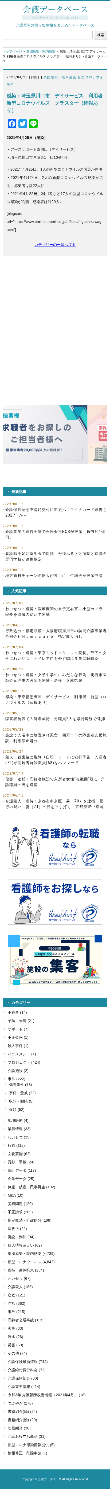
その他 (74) (17, 1353)
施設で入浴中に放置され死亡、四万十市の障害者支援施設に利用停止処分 (56, 738)
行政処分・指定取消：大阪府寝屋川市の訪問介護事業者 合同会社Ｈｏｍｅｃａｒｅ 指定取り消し (56, 634)
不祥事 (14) (17, 1012)
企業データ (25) (21, 1179)
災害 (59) (15, 1345)
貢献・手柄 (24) (21, 1162)
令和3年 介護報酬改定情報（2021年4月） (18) (47, 1395)
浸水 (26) (15, 1337)
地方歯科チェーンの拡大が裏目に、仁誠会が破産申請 (54, 575)
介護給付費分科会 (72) (27, 1370)
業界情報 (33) (19, 1129)
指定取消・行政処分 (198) (30, 1220)
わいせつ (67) (19, 1278)
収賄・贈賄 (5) (21, 1101)
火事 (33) (15, 1328)
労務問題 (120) (20, 1203)
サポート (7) (18, 1029)
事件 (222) (16, 1079)
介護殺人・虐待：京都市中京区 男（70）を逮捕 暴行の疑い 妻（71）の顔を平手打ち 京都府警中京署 (54, 804)
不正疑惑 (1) (18, 1037)
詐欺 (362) (16, 1303)
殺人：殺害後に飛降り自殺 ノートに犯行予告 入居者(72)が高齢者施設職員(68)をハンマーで (56, 760)
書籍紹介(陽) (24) (22, 1411)
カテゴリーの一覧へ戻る (55, 244)
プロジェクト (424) (24, 1062)
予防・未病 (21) (21, 1021)
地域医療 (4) (18, 1120)
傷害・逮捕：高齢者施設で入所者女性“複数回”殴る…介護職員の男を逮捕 (55, 782)
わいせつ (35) (19, 1137)
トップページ (12, 51)
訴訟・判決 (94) (21, 1237)
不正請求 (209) (20, 1212)
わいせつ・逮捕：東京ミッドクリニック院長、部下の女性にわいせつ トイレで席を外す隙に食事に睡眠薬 (56, 656)
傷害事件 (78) (20, 1084)
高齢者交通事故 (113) (26, 1320)
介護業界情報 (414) (24, 1386)
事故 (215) (16, 1312)
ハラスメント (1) (22, 1054)
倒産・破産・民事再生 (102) (31, 1187)
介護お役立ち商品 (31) (27, 1436)
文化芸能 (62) (19, 1154)
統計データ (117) (22, 1170)
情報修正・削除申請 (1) (27, 1453)
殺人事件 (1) (18, 1046)
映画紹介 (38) (19, 1428)
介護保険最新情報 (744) (28, 1361)
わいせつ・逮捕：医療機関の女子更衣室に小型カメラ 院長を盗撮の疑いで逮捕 (56, 612)
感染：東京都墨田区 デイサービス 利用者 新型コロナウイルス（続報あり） (56, 700)
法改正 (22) (17, 1228)
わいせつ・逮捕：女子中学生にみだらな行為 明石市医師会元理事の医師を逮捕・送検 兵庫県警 (56, 678)
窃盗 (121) (16, 1295)
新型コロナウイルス (24, 1262)
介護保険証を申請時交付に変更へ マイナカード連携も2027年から (56, 512)
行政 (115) (16, 1145)
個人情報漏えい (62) (25, 1245)
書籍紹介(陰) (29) (22, 1420)
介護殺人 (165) (20, 1287)
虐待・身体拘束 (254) (26, 1270)
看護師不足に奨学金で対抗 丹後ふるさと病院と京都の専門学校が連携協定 (56, 556)
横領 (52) (17, 1109)
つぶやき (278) (20, 1403)
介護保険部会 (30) (23, 1378)
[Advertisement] (55, 319)
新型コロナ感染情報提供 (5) (31, 1445)
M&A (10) (15, 1195)
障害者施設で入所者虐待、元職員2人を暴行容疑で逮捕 (55, 719)
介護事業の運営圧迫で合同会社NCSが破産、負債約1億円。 (55, 534)
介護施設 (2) (18, 1070)
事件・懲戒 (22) (22, 1093)
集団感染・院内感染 (40, 51)
